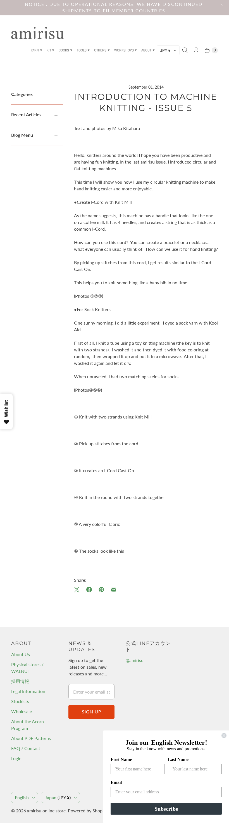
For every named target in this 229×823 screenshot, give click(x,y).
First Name (121, 759)
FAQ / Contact (25, 748)
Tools (82, 50)
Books (64, 50)
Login (16, 758)
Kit (49, 50)
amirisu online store (46, 810)
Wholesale (21, 711)
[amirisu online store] (37, 33)
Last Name (178, 759)
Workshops (124, 50)
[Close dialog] (224, 735)
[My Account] (196, 50)
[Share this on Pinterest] (101, 589)
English (22, 797)
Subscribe (166, 809)
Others (100, 50)
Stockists (20, 701)
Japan (58, 797)
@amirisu (135, 660)
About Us (20, 654)
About (146, 50)
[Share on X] (78, 589)
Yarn (35, 50)
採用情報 (20, 681)
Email (116, 782)
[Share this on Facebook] (89, 589)
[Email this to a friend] (114, 589)
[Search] (184, 50)
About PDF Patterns (31, 738)
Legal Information (28, 691)
